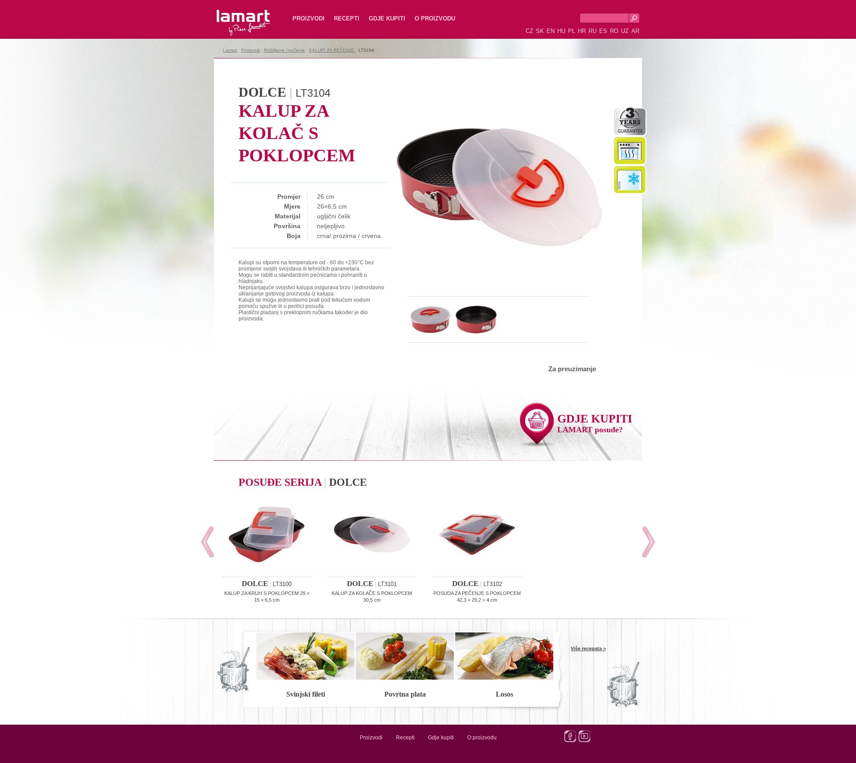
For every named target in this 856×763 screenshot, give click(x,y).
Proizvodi (308, 18)
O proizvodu (435, 18)
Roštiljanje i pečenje (284, 50)
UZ (625, 31)
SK (540, 31)
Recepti (346, 18)
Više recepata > (588, 648)
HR (582, 31)
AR (635, 31)
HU (561, 31)
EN (551, 31)
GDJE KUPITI (594, 423)
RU (592, 31)
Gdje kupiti (387, 18)
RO (614, 31)
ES (603, 31)
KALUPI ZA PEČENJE (332, 50)
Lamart (234, 15)
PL (571, 31)
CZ (529, 31)
